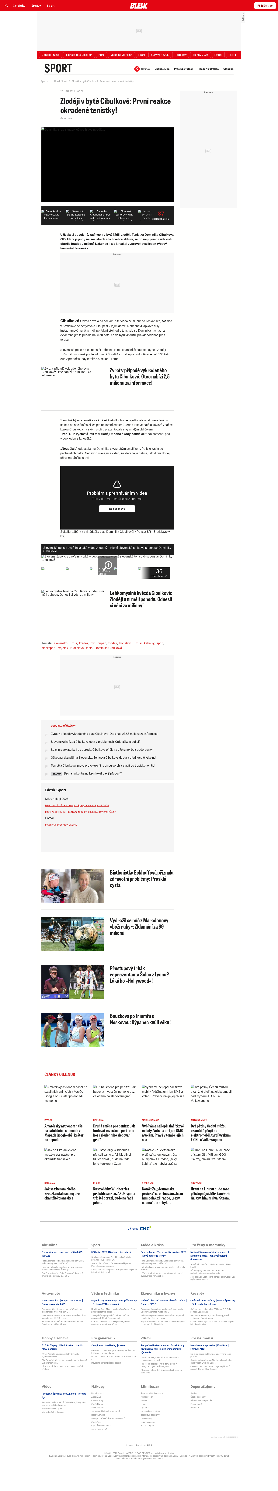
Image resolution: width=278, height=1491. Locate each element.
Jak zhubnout (148, 1252)
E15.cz (96, 1183)
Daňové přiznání (150, 1300)
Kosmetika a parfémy (150, 1411)
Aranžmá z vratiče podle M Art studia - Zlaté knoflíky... (210, 1265)
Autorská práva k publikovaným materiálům (70, 1456)
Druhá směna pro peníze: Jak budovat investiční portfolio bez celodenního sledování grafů (114, 1132)
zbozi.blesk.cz (98, 1407)
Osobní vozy (97, 1400)
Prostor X (47, 1394)
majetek (62, 648)
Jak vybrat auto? (99, 1429)
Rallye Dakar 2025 (71, 1300)
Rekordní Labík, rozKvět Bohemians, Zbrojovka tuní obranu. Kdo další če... (63, 1403)
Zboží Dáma (97, 1404)
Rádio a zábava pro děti (201, 1400)
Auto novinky (199, 1120)
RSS (149, 1445)
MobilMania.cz (150, 1120)
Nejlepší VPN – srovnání (105, 1304)
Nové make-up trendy (154, 1256)
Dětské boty (146, 1418)
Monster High (147, 1397)
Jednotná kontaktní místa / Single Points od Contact (139, 1458)
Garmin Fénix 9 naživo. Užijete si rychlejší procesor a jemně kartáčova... (110, 1322)
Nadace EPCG (148, 1304)
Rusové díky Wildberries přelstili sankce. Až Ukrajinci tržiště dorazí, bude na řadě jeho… (114, 1195)
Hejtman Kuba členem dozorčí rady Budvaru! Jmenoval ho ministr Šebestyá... (62, 1268)
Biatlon (113, 1252)
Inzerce (130, 1445)
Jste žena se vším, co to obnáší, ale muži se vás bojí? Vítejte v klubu (212, 1278)
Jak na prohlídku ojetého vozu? (105, 1411)
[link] (19, 5)
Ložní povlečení (148, 1422)
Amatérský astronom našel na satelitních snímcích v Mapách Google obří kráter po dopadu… (64, 1132)
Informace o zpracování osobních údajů (159, 1456)
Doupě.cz (196, 1183)
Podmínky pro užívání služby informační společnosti (116, 1456)
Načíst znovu (117, 508)
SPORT (58, 67)
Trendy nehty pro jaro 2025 (171, 1252)
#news (121, 1345)
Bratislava (77, 648)
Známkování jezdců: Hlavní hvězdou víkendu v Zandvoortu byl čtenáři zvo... (63, 1322)
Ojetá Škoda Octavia (100, 1425)
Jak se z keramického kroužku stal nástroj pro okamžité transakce (62, 1193)
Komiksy (222, 1345)
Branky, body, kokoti (65, 1394)
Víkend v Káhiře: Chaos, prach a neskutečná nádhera (62, 1367)
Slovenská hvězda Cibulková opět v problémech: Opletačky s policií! (96, 742)
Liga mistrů (124, 1252)
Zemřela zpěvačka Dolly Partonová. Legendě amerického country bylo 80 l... (62, 1274)
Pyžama (144, 1407)
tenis (89, 648)
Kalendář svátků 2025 (70, 1252)
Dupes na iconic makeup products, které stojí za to (113, 1357)
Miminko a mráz (199, 1256)
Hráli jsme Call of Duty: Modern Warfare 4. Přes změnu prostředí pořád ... (113, 1310)
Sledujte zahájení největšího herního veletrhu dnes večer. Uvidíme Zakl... (210, 1361)
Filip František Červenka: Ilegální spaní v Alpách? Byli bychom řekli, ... (64, 1361)
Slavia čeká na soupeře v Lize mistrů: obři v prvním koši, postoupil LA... (111, 1258)
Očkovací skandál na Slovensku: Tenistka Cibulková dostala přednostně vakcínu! (103, 757)
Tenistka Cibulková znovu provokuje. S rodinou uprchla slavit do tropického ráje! (103, 765)
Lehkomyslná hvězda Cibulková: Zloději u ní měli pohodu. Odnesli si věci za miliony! (141, 599)
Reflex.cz (148, 1183)
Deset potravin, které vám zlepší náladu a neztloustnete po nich (160, 1358)
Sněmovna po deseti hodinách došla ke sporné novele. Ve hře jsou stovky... (162, 1316)
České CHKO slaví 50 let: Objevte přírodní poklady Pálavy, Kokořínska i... (210, 1367)
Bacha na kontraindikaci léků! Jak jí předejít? (92, 773)
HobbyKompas (98, 1415)
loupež (101, 643)
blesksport (48, 648)
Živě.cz (48, 1120)
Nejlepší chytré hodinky (104, 1300)
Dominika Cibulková (108, 648)
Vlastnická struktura (218, 1456)
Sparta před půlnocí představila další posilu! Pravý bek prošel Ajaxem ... (111, 1264)
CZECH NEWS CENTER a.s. (141, 1453)
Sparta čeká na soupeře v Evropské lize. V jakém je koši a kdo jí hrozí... (114, 1270)
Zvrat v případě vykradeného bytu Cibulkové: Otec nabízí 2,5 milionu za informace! (140, 376)
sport (160, 643)
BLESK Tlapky (50, 1345)
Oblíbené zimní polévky (203, 1300)
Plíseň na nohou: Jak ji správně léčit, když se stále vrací (161, 1371)
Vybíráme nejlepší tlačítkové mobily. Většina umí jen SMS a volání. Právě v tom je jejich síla (163, 1132)
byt (93, 643)
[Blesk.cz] (139, 6)
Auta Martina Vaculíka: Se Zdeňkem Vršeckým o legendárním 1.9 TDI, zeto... (64, 1316)
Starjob (193, 1393)
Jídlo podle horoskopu (203, 1304)
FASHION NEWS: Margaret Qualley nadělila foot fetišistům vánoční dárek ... (113, 1351)
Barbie (144, 1400)
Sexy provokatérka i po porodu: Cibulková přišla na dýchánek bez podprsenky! (102, 749)
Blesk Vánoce (49, 1252)
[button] (50, 55)
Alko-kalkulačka (51, 1300)
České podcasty (198, 1397)
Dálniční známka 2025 (53, 1304)
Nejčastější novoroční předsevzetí (209, 1252)
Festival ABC (197, 1349)
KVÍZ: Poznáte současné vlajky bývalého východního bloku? (60, 1355)
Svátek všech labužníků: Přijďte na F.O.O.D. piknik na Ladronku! (210, 1310)
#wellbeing (110, 1345)
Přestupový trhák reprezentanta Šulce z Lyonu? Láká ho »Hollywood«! (139, 974)
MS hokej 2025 (99, 1252)
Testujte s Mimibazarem (152, 1393)
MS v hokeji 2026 (56, 798)
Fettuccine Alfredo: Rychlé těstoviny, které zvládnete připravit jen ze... (209, 1316)
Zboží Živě (96, 1397)
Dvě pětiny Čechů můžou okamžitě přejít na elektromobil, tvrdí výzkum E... (62, 1310)
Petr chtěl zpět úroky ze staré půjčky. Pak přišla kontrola (163, 1268)
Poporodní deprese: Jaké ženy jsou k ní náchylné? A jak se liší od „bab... (159, 1365)
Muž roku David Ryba (52, 1408)
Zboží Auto (96, 1422)
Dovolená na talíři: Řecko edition (106, 1363)
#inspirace (97, 1345)
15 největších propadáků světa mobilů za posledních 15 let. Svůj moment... (110, 1316)
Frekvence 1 (196, 1404)
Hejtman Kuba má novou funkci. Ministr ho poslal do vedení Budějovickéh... (163, 1322)
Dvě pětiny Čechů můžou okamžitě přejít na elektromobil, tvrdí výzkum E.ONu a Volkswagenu (211, 1132)
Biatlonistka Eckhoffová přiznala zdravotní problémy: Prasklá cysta (141, 878)
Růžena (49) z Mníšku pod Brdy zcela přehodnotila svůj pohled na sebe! (207, 1271)
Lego (143, 1404)
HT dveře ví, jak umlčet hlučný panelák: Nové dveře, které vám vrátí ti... (162, 1274)
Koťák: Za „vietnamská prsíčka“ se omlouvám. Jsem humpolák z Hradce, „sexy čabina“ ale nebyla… (162, 1195)
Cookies (183, 1456)
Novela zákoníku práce (173, 1300)
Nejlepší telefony (127, 1300)
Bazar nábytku (147, 1425)
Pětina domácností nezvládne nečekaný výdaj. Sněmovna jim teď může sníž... (63, 1262)
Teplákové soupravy (150, 1415)
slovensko (61, 643)
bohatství (125, 643)
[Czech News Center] (145, 1228)
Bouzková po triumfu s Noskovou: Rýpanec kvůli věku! (140, 1019)
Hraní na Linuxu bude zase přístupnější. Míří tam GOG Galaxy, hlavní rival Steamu (211, 1193)
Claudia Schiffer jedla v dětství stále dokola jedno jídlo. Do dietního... (212, 1322)
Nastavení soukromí (198, 1456)
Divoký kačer (66, 1345)
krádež (83, 643)
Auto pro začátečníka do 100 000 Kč (108, 1418)
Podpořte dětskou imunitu (155, 1345)
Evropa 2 (194, 1407)
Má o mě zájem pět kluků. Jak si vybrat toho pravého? (210, 1355)
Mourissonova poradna (203, 1345)
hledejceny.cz (97, 1393)
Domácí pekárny (226, 1300)
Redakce (140, 1445)
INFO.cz (46, 1256)
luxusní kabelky (144, 643)
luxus (73, 643)
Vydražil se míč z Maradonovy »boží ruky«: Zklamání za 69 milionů (139, 926)
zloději (112, 643)
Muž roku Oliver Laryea (53, 1412)
